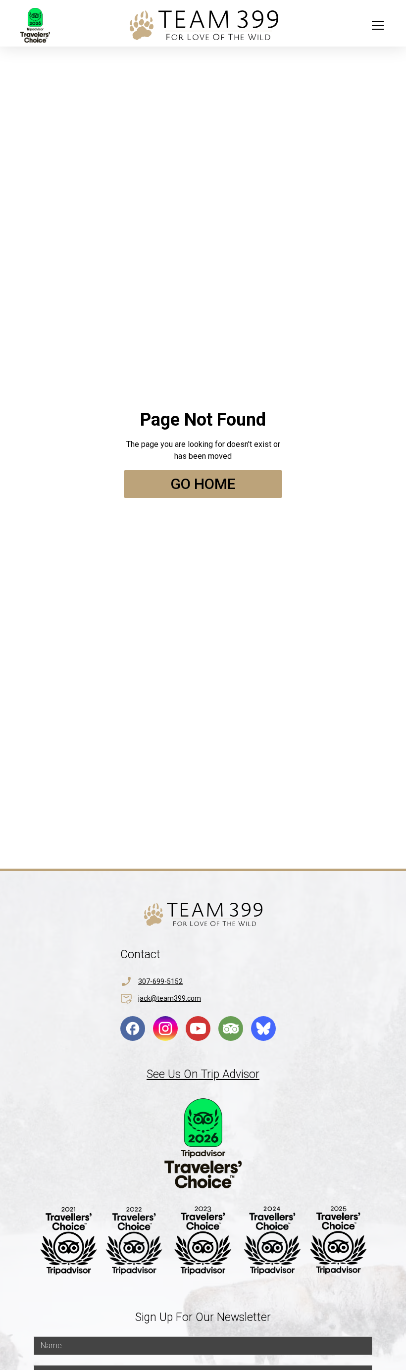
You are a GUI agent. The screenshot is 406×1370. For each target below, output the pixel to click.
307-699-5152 (160, 981)
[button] (376, 25)
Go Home (203, 483)
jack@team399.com (169, 998)
